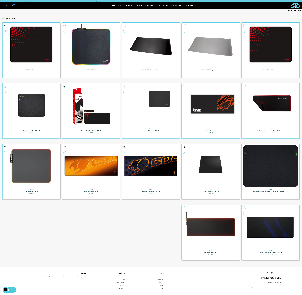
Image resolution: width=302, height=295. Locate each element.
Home (299, 10)
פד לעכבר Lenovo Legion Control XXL (271, 252)
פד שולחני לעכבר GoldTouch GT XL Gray (211, 70)
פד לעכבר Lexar (210, 130)
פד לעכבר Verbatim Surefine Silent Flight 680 (270, 130)
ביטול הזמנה (122, 285)
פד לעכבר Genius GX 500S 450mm (31, 70)
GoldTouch (211, 68)
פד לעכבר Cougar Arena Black (151, 191)
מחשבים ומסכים (177, 5)
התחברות (123, 277)
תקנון (162, 288)
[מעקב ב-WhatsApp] (268, 273)
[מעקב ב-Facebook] (276, 273)
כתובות (123, 280)
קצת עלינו (161, 282)
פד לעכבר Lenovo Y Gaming (151, 130)
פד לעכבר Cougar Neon (31, 191)
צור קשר (162, 285)
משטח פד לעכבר (291, 10)
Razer (270, 189)
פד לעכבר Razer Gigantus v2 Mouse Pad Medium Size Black (270, 191)
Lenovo (151, 128)
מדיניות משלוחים (160, 280)
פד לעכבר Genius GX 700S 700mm (91, 130)
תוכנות (121, 5)
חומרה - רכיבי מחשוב (163, 5)
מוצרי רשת (112, 5)
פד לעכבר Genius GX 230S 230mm (271, 70)
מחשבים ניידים (190, 5)
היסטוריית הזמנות (121, 282)
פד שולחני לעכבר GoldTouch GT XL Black (151, 70)
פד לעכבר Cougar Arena (91, 191)
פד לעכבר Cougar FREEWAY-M (31, 130)
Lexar (211, 128)
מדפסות (130, 5)
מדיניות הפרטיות (160, 277)
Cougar (31, 128)
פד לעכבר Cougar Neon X (211, 252)
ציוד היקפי (139, 5)
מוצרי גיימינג (150, 5)
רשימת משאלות (121, 288)
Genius (270, 68)
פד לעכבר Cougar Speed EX (211, 191)
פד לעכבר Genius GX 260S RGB (91, 70)
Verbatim (271, 128)
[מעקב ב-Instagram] (272, 273)
